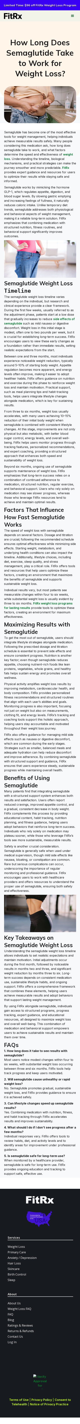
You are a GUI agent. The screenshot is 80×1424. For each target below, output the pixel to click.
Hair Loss (14, 1263)
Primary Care (17, 1252)
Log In (12, 1342)
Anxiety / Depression (22, 1258)
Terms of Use (19, 1400)
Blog (11, 1320)
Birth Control (17, 1274)
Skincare (14, 1269)
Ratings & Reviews (20, 1325)
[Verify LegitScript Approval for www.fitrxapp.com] (40, 1381)
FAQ (10, 1314)
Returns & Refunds (21, 1331)
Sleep (11, 1280)
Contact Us (15, 1337)
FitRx (65, 168)
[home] (12, 16)
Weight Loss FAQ (19, 1309)
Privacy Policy (41, 1400)
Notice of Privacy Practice (49, 1404)
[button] (72, 15)
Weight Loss (16, 1247)
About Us (14, 1303)
